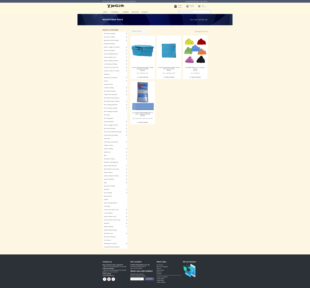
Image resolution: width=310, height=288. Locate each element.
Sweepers (106, 223)
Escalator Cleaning (109, 87)
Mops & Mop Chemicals (110, 165)
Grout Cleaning (108, 192)
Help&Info (126, 12)
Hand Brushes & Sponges (111, 135)
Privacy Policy (160, 278)
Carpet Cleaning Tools (110, 57)
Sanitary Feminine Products (111, 176)
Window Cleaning (108, 226)
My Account (135, 12)
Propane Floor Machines (110, 94)
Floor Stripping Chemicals (111, 111)
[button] (142, 77)
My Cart (159, 268)
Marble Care (107, 152)
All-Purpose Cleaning (109, 33)
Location (159, 273)
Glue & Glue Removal (109, 128)
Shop (104, 12)
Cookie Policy (160, 280)
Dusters (106, 81)
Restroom (106, 189)
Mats (105, 155)
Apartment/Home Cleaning (111, 40)
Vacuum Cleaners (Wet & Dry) (112, 220)
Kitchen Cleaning (108, 148)
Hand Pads (107, 138)
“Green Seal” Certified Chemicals (113, 132)
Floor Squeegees (108, 118)
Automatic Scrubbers (109, 37)
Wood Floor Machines (110, 237)
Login (201, 1)
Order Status (160, 270)
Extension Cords (108, 84)
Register (205, 1)
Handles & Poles (108, 145)
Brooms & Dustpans (109, 50)
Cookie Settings (161, 282)
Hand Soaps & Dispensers (111, 142)
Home (191, 19)
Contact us (145, 12)
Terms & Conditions (162, 277)
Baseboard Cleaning (109, 43)
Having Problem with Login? (192, 1)
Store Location (106, 1)
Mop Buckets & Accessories (111, 169)
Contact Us (125, 1)
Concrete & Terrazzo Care (111, 67)
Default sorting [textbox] (136, 31)
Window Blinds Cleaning (110, 230)
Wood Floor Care (108, 233)
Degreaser (107, 74)
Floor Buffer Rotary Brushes (111, 98)
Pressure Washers (109, 179)
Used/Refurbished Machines (111, 247)
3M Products (107, 240)
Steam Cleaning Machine (110, 203)
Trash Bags (107, 206)
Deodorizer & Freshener (110, 77)
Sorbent (106, 199)
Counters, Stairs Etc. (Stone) (111, 71)
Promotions (114, 12)
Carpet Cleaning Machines (111, 54)
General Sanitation (109, 121)
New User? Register (162, 266)
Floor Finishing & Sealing (110, 108)
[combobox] (139, 31)
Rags (195, 19)
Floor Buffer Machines (110, 91)
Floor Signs (107, 115)
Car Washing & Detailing (110, 64)
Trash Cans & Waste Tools (111, 209)
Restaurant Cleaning (109, 186)
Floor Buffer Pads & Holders (112, 101)
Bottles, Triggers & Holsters (112, 47)
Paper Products (108, 172)
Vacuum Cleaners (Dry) (110, 216)
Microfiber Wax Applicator (111, 162)
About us (159, 272)
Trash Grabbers (108, 213)
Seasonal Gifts (108, 196)
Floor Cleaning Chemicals (110, 104)
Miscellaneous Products (110, 243)
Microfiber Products (109, 159)
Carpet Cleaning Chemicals (111, 60)
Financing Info (132, 1)
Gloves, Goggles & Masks (111, 125)
